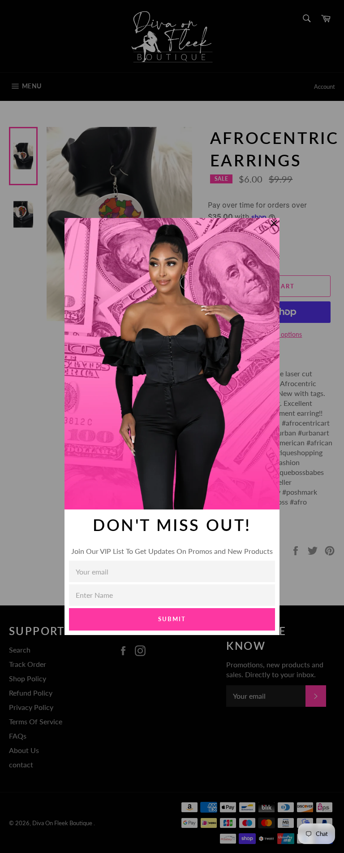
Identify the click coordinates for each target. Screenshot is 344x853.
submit (172, 618)
